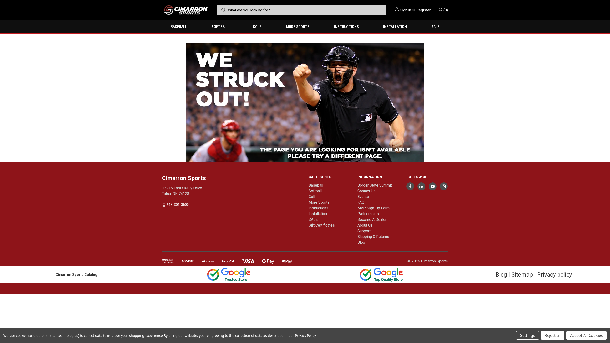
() (445, 10)
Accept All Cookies (586, 335)
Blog (361, 242)
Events (363, 196)
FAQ (360, 202)
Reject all (553, 335)
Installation (395, 27)
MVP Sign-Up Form (373, 208)
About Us (365, 225)
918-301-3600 (178, 204)
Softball (220, 27)
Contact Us (366, 191)
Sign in (405, 10)
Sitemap (522, 274)
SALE (435, 27)
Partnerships (368, 214)
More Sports (298, 27)
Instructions (346, 27)
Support (364, 231)
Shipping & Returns (373, 236)
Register (423, 10)
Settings (527, 335)
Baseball (179, 27)
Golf (257, 27)
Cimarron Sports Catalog (76, 274)
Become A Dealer (371, 219)
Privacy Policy (305, 335)
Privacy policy (554, 274)
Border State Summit (374, 185)
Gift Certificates (322, 225)
